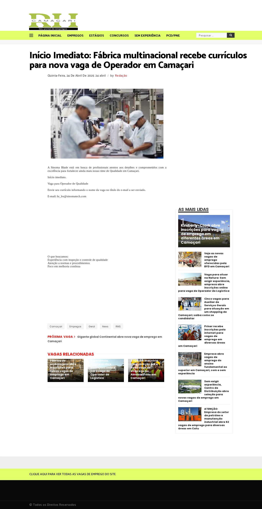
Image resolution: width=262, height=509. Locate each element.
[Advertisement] (107, 225)
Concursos (119, 35)
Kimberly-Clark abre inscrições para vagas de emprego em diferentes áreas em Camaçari (202, 234)
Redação (121, 75)
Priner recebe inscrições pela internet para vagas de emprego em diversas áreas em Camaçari (202, 336)
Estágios (96, 35)
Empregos (75, 35)
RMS (118, 326)
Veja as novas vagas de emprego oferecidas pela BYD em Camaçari (216, 260)
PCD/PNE (173, 35)
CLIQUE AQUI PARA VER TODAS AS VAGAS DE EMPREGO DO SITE (72, 474)
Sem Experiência (147, 35)
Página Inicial (50, 35)
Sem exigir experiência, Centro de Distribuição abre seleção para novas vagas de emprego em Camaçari (203, 391)
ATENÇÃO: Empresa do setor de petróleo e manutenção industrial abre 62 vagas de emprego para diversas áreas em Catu (203, 418)
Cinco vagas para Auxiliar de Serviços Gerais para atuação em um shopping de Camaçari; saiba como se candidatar (203, 308)
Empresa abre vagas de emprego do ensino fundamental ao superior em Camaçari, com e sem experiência (202, 363)
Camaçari (56, 326)
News (105, 326)
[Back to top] (252, 499)
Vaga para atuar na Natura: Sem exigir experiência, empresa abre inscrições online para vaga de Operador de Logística (204, 283)
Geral (92, 326)
